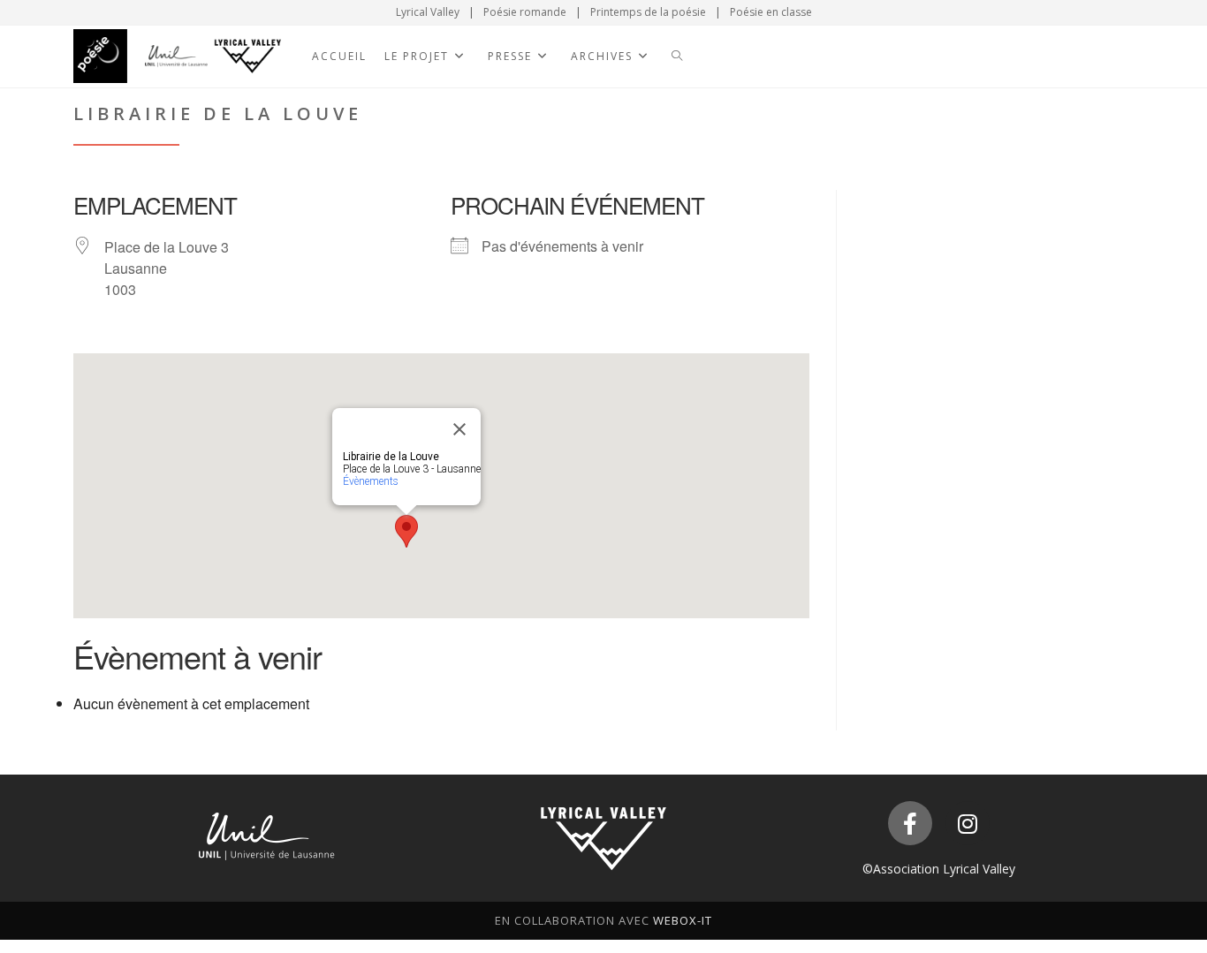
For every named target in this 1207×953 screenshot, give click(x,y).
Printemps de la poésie (648, 11)
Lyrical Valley (427, 11)
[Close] (459, 429)
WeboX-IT (682, 920)
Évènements (371, 481)
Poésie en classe (771, 11)
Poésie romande (524, 11)
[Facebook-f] (910, 823)
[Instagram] (967, 823)
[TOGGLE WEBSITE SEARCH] (677, 56)
